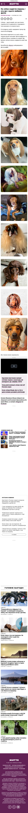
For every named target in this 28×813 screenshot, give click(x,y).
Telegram (18, 402)
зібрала (11, 45)
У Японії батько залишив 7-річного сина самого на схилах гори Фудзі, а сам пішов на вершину (14, 530)
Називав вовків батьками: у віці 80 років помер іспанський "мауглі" (12, 519)
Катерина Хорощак (6, 15)
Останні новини (8, 497)
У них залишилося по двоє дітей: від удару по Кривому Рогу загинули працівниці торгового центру (12, 508)
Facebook (3, 403)
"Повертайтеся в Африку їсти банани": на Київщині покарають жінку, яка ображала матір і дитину (13, 610)
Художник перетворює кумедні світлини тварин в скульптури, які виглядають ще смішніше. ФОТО (12, 380)
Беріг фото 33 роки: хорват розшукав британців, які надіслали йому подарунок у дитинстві (13, 501)
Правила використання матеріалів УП (14, 767)
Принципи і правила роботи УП (10, 768)
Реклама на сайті (7, 765)
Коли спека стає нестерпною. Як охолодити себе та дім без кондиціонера (14, 524)
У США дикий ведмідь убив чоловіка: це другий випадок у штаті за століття (13, 739)
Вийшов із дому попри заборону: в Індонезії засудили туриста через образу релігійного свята (13, 663)
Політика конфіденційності (18, 765)
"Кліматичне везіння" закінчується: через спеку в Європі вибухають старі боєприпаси (13, 514)
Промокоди (22, 768)
